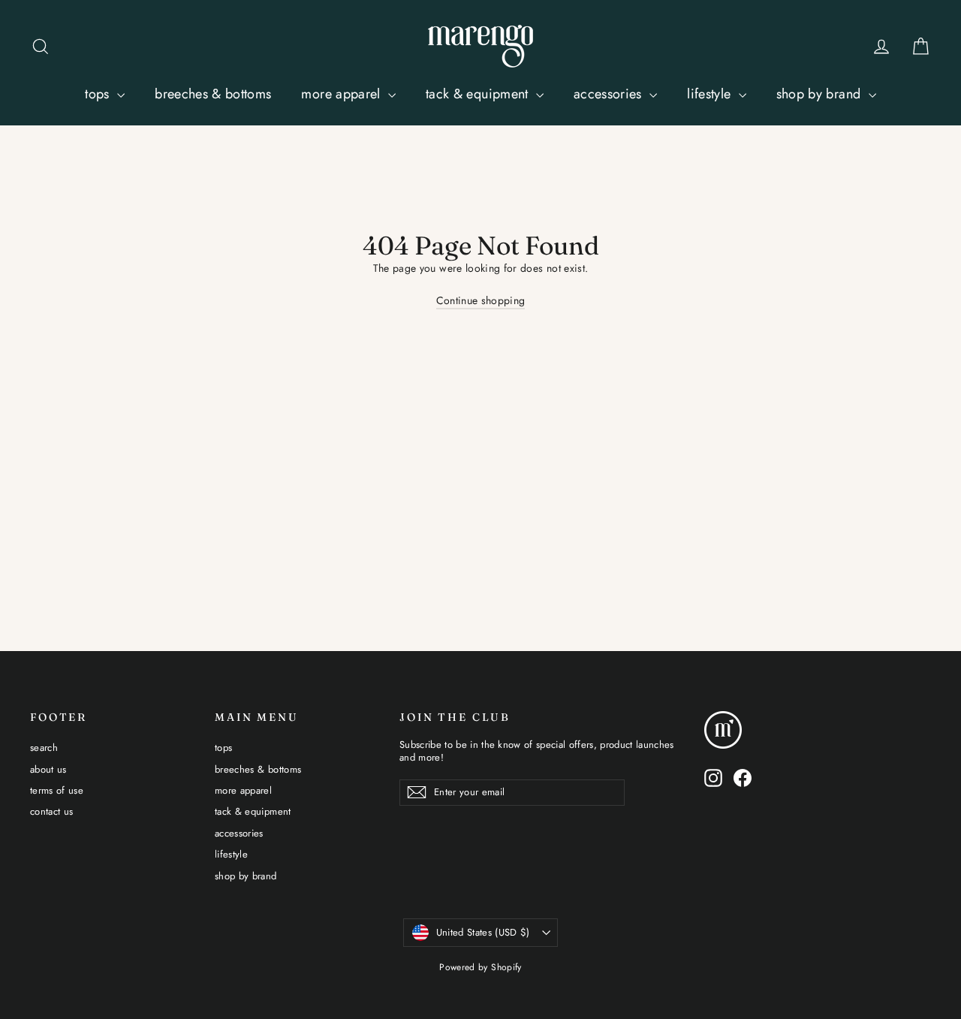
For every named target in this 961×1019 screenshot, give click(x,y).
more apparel (342, 94)
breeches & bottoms (213, 94)
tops (99, 94)
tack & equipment (479, 94)
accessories (610, 94)
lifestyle (711, 94)
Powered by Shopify (480, 967)
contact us (52, 811)
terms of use (56, 790)
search (44, 747)
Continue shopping (481, 300)
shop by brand (820, 94)
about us (48, 769)
